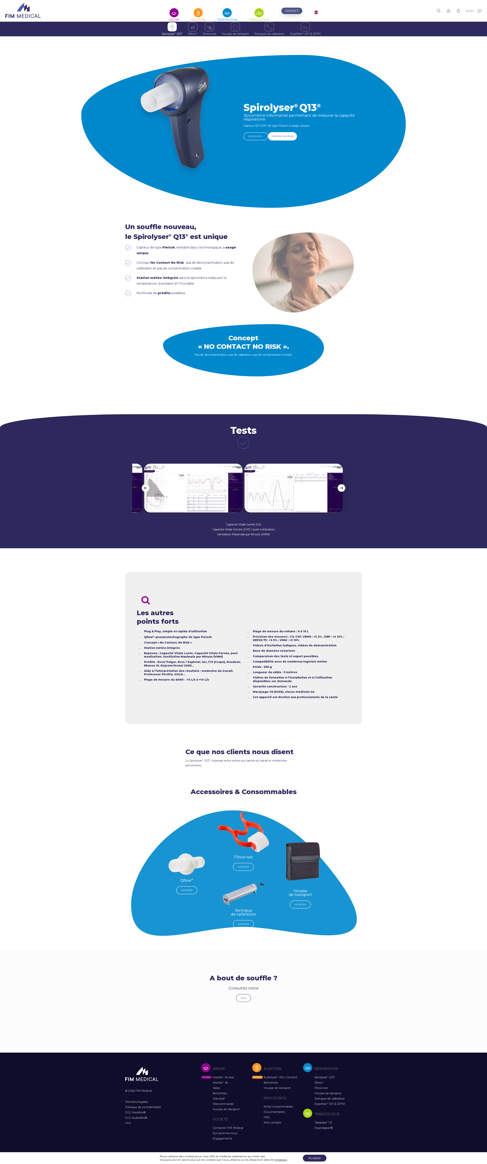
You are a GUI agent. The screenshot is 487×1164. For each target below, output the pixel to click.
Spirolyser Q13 (172, 34)
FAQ (267, 1117)
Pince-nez (209, 34)
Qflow (192, 34)
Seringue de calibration (269, 34)
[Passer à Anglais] (316, 12)
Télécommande (223, 1104)
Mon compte (272, 1122)
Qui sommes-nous (225, 1133)
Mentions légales (136, 1102)
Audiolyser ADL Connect (280, 1077)
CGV (128, 1123)
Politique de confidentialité (143, 1107)
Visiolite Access (223, 1077)
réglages (281, 1160)
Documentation (274, 1112)
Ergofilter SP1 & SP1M (305, 34)
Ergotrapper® (323, 1128)
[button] (474, 11)
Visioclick (219, 1098)
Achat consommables (278, 1106)
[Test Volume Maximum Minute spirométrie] (243, 488)
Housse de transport (235, 34)
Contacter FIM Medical (228, 1128)
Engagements (222, 1138)
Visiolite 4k (220, 1082)
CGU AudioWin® (136, 1118)
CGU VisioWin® (135, 1112)
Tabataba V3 (323, 1122)
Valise (216, 1088)
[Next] (341, 488)
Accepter (315, 1158)
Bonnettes (220, 1093)
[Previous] (145, 488)
